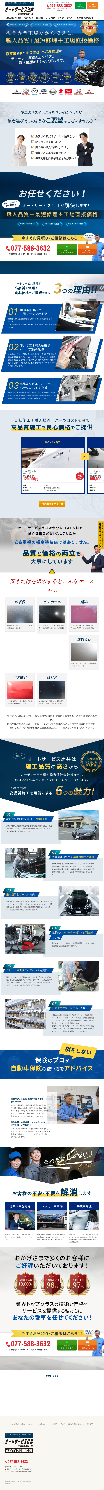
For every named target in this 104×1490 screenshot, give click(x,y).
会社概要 (90, 1424)
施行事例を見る (50, 503)
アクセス (61, 18)
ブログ (69, 18)
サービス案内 (50, 18)
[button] (85, 456)
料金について (28, 18)
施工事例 (39, 18)
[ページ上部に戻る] (99, 1485)
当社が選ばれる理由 (13, 18)
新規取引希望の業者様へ (86, 18)
